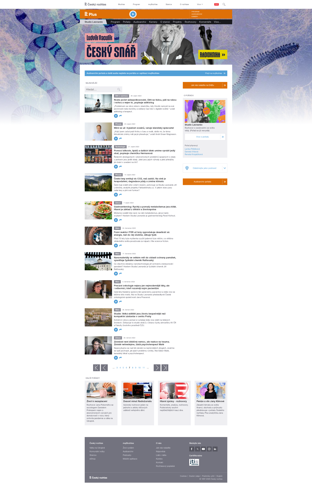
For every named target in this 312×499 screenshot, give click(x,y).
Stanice (169, 4)
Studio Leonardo (193, 124)
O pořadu (189, 95)
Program (136, 4)
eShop (92, 459)
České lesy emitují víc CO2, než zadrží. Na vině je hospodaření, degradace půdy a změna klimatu (140, 180)
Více (217, 21)
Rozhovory (190, 21)
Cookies (183, 476)
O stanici (165, 21)
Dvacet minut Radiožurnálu (137, 401)
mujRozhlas (153, 4)
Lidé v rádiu (161, 455)
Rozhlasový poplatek (165, 466)
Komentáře (205, 21)
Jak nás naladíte (163, 448)
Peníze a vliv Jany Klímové (210, 401)
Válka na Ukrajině (97, 448)
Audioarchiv (197, 14)
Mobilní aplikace (130, 459)
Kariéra (159, 459)
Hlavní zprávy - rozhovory (173, 401)
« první (96, 367)
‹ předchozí (104, 367)
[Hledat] (224, 4)
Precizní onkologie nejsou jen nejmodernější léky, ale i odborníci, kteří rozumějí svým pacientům (141, 287)
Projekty (177, 21)
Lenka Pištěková (192, 149)
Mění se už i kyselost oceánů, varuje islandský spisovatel (144, 128)
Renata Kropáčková (194, 154)
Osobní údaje (194, 476)
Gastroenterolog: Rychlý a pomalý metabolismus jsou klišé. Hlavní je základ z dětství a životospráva (145, 208)
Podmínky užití (208, 476)
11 (144, 368)
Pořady (127, 21)
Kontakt (159, 462)
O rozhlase (184, 4)
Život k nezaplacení (97, 401)
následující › (157, 367)
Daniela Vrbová (191, 152)
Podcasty (127, 455)
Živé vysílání (128, 448)
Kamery (195, 16)
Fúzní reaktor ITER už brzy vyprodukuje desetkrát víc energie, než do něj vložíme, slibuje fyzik (142, 233)
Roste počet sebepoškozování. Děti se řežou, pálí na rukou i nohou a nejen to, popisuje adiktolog (145, 101)
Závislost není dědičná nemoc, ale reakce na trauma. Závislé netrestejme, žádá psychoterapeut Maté (142, 343)
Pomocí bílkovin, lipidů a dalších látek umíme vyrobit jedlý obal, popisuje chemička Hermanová (144, 152)
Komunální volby (97, 451)
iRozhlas (121, 4)
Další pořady (93, 378)
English (219, 476)
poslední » (164, 367)
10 (139, 368)
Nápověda (160, 451)
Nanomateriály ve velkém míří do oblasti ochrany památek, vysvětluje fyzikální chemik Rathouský (145, 259)
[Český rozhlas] (95, 4)
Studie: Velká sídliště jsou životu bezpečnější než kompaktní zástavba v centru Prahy (140, 315)
